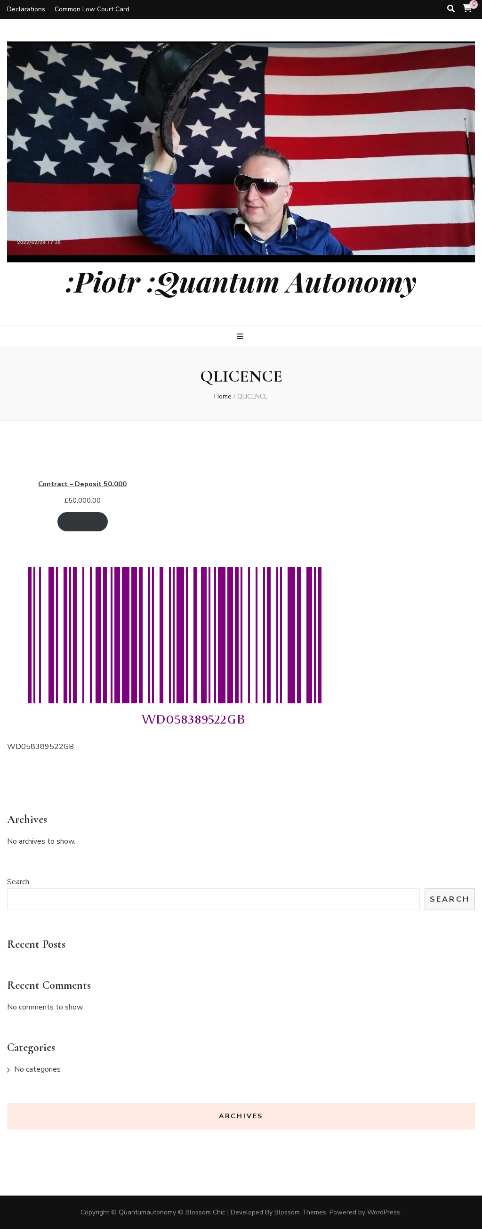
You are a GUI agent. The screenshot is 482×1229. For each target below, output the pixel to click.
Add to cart (82, 521)
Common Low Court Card (92, 9)
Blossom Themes (300, 1212)
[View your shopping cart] (467, 8)
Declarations (26, 9)
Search (18, 882)
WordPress (383, 1212)
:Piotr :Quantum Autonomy (241, 281)
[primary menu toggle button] (241, 337)
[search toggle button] (451, 9)
